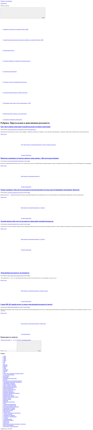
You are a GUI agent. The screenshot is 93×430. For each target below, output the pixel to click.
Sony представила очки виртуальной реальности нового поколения (25, 127)
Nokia (4, 367)
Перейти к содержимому (6, 1)
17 (20, 340)
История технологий (8, 390)
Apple (4, 357)
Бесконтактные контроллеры (10, 378)
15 (17, 340)
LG (4, 363)
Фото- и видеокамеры (8, 425)
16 (19, 340)
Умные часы (6, 422)
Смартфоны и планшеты (9, 415)
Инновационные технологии (10, 387)
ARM (4, 358)
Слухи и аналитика (7, 414)
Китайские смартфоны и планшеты (11, 393)
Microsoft (5, 364)
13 (15, 340)
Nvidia (4, 368)
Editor (28, 161)
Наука (4, 403)
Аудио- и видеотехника (8, 374)
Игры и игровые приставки (49, 144)
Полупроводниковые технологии (11, 406)
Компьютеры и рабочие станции (10, 396)
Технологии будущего (8, 420)
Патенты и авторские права (9, 405)
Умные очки (43, 323)
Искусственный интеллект (9, 389)
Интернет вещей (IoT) (8, 388)
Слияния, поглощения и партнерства (11, 413)
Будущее (5, 379)
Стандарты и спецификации (9, 416)
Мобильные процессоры (9, 401)
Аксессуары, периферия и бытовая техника (13, 373)
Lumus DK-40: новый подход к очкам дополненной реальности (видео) (26, 304)
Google (4, 360)
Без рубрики (6, 376)
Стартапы (42, 207)
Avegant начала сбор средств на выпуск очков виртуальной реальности (27, 221)
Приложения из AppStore (9, 409)
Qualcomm (5, 369)
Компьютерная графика (8, 395)
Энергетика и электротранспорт (10, 426)
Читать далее (4, 134)
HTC (4, 361)
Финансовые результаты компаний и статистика (14, 424)
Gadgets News (4, 3)
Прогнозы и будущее (8, 410)
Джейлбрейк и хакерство (9, 383)
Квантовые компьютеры (9, 392)
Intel (4, 362)
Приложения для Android (9, 408)
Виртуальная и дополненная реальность (33, 144)
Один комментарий (25, 334)
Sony (22, 144)
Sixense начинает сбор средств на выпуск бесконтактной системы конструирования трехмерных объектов (40, 190)
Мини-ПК (5, 400)
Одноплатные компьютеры (9, 404)
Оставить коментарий (26, 155)
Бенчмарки (5, 377)
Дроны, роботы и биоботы (9, 384)
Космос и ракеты (7, 398)
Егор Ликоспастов (31, 129)
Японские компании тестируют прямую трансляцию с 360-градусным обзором (30, 158)
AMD (4, 356)
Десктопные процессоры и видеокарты (12, 382)
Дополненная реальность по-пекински (15, 273)
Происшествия (6, 411)
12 (13, 340)
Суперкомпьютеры (7, 419)
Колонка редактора (7, 394)
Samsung (5, 371)
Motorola (5, 366)
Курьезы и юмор (44, 290)
